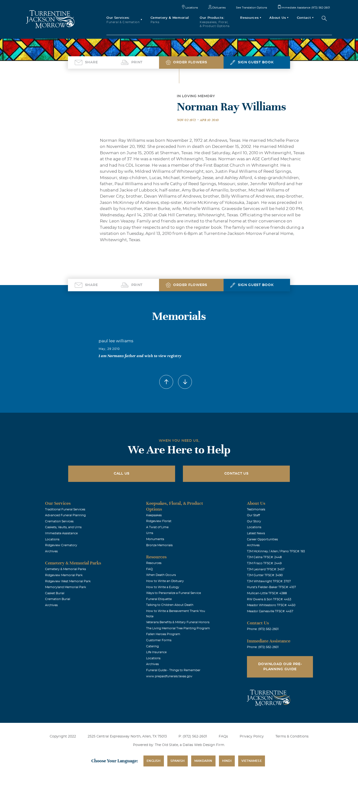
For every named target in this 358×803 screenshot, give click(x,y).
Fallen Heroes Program (163, 634)
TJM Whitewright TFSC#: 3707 (269, 581)
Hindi (227, 760)
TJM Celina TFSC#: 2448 (264, 557)
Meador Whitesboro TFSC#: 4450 (271, 605)
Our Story (254, 521)
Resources (153, 563)
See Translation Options (251, 7)
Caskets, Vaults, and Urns (63, 527)
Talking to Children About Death (169, 604)
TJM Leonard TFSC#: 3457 (265, 569)
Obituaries (219, 7)
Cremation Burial (57, 599)
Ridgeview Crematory (61, 545)
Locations (191, 7)
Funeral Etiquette (159, 599)
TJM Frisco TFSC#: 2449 (264, 563)
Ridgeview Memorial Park (64, 575)
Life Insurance (156, 652)
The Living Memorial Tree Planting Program (178, 628)
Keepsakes (154, 515)
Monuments (155, 539)
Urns (149, 533)
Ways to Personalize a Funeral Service (173, 593)
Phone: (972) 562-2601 (263, 629)
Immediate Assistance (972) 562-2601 (305, 7)
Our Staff (253, 515)
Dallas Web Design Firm (203, 745)
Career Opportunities (262, 539)
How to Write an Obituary (165, 581)
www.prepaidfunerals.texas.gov (169, 676)
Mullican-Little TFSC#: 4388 (267, 593)
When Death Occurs (161, 575)
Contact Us (236, 473)
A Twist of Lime (157, 527)
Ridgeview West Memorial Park (68, 581)
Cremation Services (59, 521)
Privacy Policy (252, 736)
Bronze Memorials (159, 545)
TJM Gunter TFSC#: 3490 (265, 575)
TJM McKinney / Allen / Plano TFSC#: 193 (276, 551)
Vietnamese (251, 760)
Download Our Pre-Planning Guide (280, 666)
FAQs (223, 736)
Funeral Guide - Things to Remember (173, 670)
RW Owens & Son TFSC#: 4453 (269, 599)
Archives (51, 551)
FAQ (149, 569)
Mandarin (203, 760)
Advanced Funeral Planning (65, 515)
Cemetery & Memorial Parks (65, 569)
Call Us (122, 473)
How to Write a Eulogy (162, 587)
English (153, 760)
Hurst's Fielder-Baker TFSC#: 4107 (271, 587)
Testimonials (256, 509)
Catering (152, 646)
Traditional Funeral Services (65, 509)
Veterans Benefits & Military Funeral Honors (177, 622)
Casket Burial (54, 593)
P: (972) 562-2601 (193, 736)
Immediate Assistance (61, 533)
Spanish (177, 760)
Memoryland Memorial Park (65, 587)
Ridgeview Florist (158, 521)
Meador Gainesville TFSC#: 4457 (270, 611)
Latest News (256, 533)
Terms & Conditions (292, 736)
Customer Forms (158, 640)
